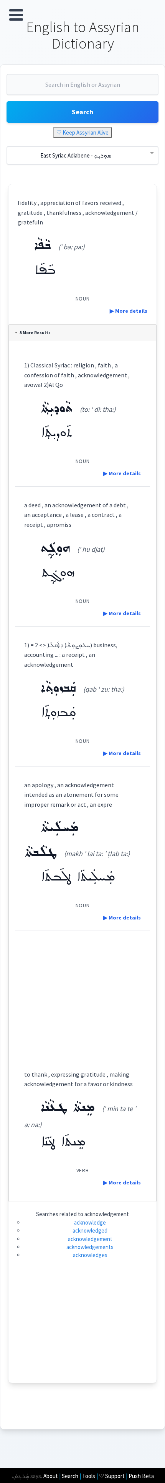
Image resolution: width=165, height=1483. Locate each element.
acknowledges (90, 1255)
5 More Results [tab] (35, 332)
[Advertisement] (82, 993)
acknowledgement (90, 1239)
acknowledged (90, 1230)
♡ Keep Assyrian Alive (82, 132)
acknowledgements (90, 1247)
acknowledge (90, 1222)
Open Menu (16, 15)
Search (82, 111)
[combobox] (82, 87)
